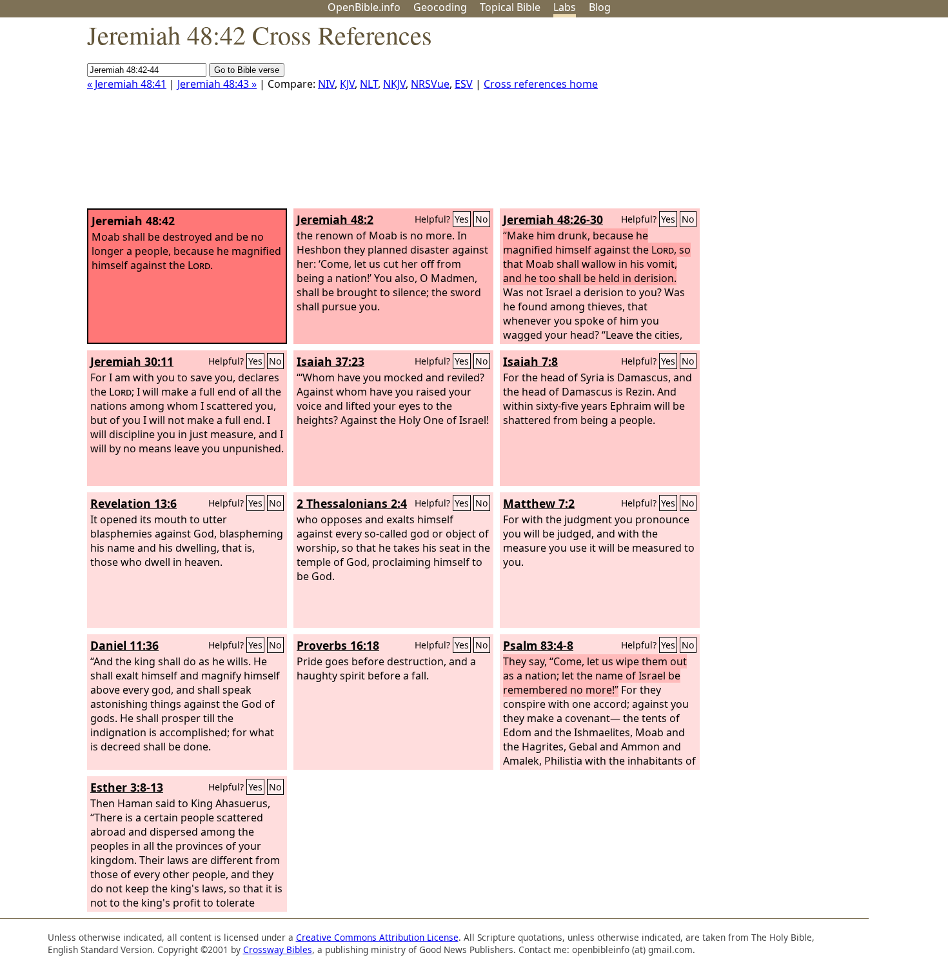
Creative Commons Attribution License (377, 937)
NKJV (394, 84)
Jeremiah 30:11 (131, 361)
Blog (600, 7)
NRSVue (430, 84)
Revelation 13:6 (133, 503)
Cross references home (541, 84)
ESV (464, 84)
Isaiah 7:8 (530, 361)
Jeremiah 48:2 (335, 219)
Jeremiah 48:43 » (217, 84)
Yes (462, 219)
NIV (326, 84)
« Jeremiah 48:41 (126, 84)
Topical (510, 7)
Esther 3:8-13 (126, 787)
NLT (369, 84)
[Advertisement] (817, 118)
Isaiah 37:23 (330, 361)
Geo (440, 7)
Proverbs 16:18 (338, 645)
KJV (347, 84)
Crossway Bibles (277, 949)
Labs (564, 7)
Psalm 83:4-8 (538, 645)
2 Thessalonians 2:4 (352, 503)
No (481, 219)
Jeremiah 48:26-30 (553, 219)
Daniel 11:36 (124, 645)
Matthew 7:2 (539, 503)
